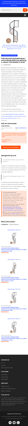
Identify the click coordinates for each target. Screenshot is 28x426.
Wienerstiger (4, 379)
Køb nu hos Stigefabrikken (11, 147)
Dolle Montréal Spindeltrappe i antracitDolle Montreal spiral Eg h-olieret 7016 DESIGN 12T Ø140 (14, 338)
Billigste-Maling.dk (6, 391)
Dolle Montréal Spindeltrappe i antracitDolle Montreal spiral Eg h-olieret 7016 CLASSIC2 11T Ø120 (14, 279)
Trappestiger (4, 377)
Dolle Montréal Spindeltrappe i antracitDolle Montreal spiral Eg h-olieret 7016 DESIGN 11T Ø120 (14, 249)
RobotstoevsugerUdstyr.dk (8, 388)
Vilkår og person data (7, 368)
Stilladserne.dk (5, 386)
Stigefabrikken (5, 126)
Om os (3, 363)
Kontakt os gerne (15, 213)
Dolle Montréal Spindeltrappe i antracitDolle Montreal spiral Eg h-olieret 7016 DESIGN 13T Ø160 (14, 309)
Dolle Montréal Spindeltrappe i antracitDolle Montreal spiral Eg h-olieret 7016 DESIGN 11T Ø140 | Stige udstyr (14, 3)
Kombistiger (4, 374)
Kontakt (3, 365)
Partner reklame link (20, 128)
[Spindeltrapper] (14, 224)
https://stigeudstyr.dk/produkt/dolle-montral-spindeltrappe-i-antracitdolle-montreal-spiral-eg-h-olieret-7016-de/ (13, 116)
